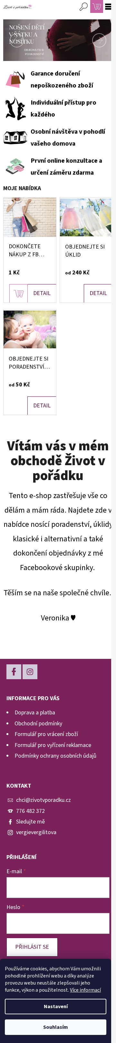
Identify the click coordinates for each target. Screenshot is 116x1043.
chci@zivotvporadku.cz (43, 800)
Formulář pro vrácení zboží (46, 734)
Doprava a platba (35, 713)
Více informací (85, 990)
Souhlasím (55, 1027)
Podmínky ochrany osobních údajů (55, 756)
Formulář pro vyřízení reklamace (53, 745)
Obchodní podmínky (38, 724)
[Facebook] (13, 671)
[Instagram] (30, 671)
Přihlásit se (32, 947)
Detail (42, 293)
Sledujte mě (30, 822)
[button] (11, 40)
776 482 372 (30, 811)
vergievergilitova (36, 832)
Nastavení (56, 1006)
